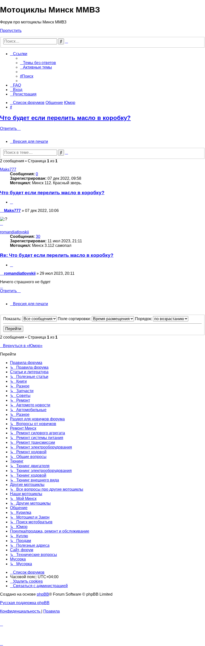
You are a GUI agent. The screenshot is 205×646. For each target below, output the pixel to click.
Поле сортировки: (75, 319)
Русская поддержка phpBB (25, 603)
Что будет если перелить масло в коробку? (65, 117)
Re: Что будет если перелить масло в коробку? (57, 255)
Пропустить (11, 30)
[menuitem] (38, 63)
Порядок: (144, 319)
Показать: (12, 319)
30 (38, 236)
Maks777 (8, 169)
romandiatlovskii (14, 232)
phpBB (43, 594)
